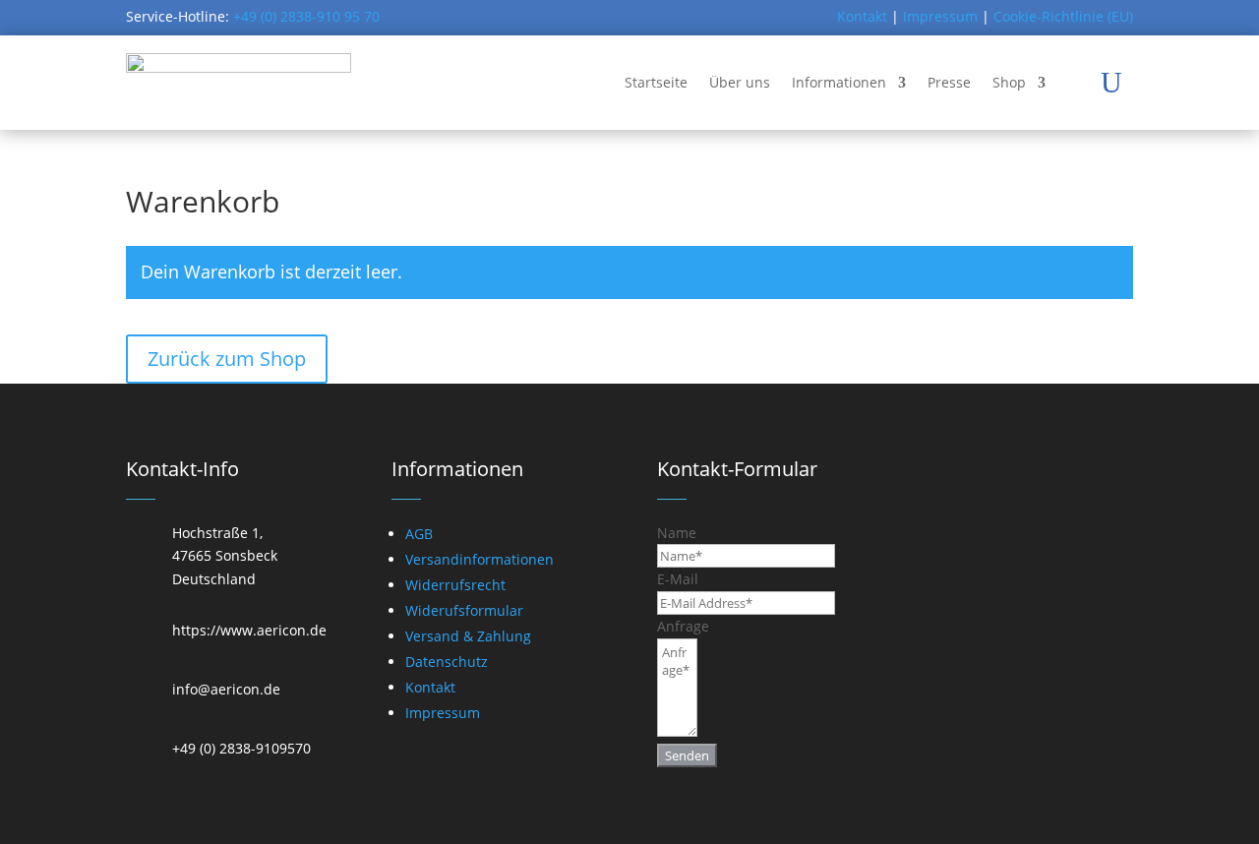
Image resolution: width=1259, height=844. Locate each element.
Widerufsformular (464, 610)
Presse (949, 82)
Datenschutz (446, 661)
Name (676, 532)
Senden (687, 755)
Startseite (656, 82)
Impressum (940, 16)
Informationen (839, 82)
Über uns (739, 82)
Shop (1009, 82)
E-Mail (677, 579)
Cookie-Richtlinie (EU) (1063, 16)
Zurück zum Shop (227, 358)
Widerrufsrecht (455, 584)
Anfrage (683, 626)
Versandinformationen (479, 559)
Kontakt (862, 16)
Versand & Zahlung (468, 636)
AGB (419, 533)
